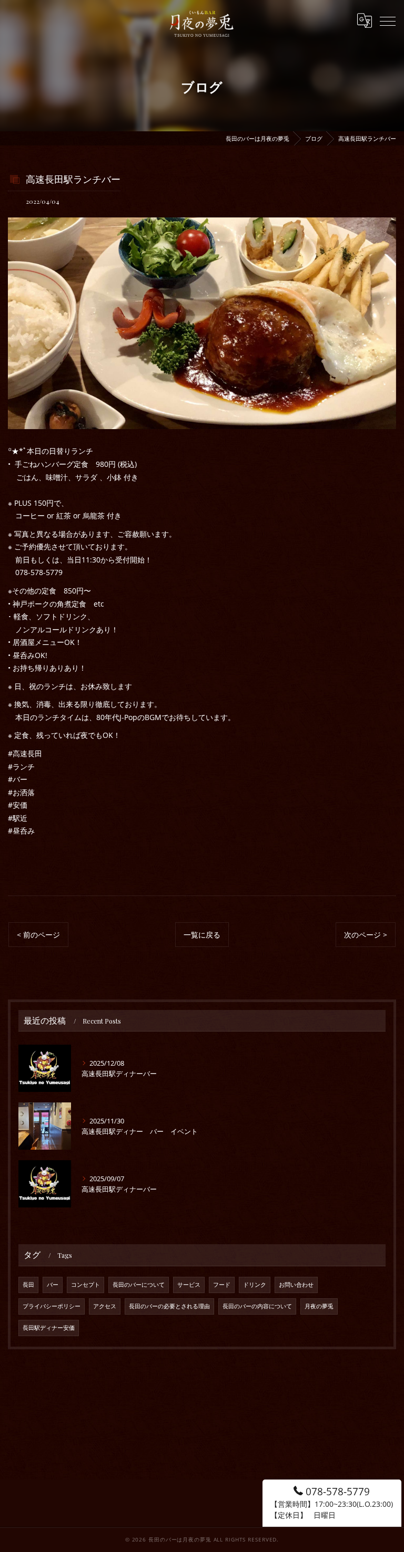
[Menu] (387, 20)
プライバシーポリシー (51, 1306)
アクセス (104, 1306)
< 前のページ (38, 935)
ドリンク (254, 1284)
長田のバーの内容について (257, 1306)
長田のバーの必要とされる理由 (169, 1306)
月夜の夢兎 (319, 1306)
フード (221, 1284)
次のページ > (365, 935)
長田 (28, 1284)
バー (52, 1284)
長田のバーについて (139, 1284)
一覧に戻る (202, 935)
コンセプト (85, 1284)
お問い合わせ (296, 1284)
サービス (188, 1284)
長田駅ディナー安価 (49, 1327)
